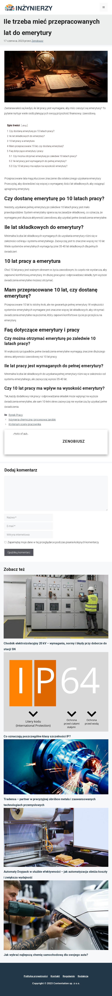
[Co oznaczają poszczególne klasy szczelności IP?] (56, 692)
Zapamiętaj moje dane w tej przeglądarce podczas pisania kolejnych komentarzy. (53, 542)
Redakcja (83, 976)
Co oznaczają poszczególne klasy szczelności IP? (37, 736)
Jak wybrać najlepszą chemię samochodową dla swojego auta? (46, 955)
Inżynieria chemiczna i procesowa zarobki (32, 419)
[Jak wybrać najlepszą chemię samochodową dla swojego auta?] (56, 916)
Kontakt (55, 976)
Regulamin (69, 976)
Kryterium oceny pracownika (25, 424)
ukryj (24, 125)
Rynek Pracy (16, 414)
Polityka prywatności (36, 976)
